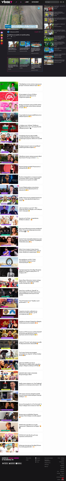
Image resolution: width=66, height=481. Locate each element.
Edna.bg (62, 463)
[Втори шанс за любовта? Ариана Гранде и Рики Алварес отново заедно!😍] (9, 416)
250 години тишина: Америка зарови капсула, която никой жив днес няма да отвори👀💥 (30, 395)
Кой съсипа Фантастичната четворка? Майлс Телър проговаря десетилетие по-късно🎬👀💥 (30, 230)
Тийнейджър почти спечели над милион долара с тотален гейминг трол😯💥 (30, 84)
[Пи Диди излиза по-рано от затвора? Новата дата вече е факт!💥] (9, 148)
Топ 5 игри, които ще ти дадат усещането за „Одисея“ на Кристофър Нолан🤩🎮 (30, 354)
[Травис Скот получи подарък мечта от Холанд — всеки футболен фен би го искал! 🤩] (9, 200)
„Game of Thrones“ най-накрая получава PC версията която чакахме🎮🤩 (30, 342)
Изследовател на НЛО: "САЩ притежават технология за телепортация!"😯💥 (27, 261)
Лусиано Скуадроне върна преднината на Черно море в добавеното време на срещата (59, 43)
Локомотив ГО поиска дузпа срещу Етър (24, 65)
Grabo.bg (62, 467)
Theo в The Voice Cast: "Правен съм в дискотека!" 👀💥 (29, 301)
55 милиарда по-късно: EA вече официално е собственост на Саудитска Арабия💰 (28, 96)
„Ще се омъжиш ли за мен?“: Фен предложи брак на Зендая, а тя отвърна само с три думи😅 (30, 209)
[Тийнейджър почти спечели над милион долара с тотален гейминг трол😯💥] (9, 86)
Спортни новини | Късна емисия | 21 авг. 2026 (25, 49)
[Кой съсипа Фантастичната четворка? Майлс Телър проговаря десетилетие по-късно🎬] (9, 231)
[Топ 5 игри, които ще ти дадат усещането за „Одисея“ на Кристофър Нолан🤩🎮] (9, 354)
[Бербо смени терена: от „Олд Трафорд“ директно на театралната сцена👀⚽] (9, 385)
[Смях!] (1, 35)
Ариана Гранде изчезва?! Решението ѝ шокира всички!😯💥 (30, 167)
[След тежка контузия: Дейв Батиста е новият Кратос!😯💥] (9, 117)
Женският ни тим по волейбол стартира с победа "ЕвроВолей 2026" (35, 50)
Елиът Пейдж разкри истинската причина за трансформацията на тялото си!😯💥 (29, 189)
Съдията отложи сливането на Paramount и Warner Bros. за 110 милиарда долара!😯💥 (28, 312)
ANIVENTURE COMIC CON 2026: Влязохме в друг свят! (28, 373)
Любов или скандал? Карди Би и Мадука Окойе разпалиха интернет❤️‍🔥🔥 (30, 322)
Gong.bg (62, 459)
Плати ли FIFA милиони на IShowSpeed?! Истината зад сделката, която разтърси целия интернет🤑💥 (30, 333)
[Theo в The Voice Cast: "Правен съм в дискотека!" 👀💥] (9, 303)
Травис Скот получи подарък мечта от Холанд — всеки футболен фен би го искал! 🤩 (30, 199)
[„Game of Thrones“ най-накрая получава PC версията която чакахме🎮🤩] (9, 344)
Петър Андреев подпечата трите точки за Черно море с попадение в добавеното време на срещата (60, 37)
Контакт (58, 473)
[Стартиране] (2, 28)
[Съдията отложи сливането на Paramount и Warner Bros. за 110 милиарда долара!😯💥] (9, 313)
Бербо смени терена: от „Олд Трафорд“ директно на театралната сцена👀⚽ (30, 384)
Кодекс (27, 459)
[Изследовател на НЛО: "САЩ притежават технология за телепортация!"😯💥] (9, 262)
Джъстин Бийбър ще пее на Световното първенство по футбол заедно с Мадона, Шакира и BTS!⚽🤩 (30, 364)
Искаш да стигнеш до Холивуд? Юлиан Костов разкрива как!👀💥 (30, 446)
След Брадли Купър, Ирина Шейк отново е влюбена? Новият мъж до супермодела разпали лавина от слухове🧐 (30, 138)
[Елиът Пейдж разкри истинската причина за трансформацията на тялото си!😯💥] (9, 189)
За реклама (62, 471)
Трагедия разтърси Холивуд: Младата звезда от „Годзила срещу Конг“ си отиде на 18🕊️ (30, 271)
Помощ (62, 473)
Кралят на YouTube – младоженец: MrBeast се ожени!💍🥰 (29, 218)
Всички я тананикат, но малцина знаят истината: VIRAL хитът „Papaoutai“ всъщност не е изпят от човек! (30, 178)
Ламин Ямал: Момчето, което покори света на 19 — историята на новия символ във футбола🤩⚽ (30, 281)
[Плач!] (1, 40)
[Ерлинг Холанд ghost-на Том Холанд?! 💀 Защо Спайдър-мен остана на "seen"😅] (9, 406)
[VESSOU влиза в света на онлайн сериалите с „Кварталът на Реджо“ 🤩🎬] (9, 427)
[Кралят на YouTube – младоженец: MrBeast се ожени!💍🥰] (9, 220)
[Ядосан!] (1, 43)
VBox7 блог (62, 475)
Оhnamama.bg (61, 461)
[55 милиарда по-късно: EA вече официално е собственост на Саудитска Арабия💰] (9, 96)
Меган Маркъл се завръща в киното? (12, 49)
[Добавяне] (41, 10)
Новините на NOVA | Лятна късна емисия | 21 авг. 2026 (59, 60)
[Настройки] (41, 7)
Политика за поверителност (47, 460)
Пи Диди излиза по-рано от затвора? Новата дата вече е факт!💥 (29, 146)
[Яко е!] (1, 32)
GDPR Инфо (47, 464)
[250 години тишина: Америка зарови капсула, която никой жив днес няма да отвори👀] (9, 396)
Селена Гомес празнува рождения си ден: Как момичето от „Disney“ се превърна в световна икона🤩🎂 (30, 240)
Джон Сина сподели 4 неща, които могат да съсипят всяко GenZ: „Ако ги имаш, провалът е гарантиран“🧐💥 (30, 250)
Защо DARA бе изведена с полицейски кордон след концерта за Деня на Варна (36, 66)
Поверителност (47, 462)
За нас (58, 471)
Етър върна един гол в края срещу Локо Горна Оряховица (13, 66)
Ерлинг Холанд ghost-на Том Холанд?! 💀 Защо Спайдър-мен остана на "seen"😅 (30, 404)
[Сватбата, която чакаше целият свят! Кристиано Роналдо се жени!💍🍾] (9, 158)
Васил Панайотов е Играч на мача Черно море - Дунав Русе (60, 30)
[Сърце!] (1, 38)
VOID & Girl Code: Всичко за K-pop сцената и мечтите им (28, 435)
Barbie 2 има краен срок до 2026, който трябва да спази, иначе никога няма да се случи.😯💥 (30, 106)
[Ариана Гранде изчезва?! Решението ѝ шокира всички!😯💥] (9, 169)
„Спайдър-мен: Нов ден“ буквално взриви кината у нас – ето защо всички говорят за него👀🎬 (30, 127)
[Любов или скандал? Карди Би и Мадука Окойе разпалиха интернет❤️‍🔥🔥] (9, 323)
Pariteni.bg (62, 469)
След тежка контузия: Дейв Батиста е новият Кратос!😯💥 (30, 115)
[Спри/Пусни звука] (4, 28)
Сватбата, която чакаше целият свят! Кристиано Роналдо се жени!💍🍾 (30, 157)
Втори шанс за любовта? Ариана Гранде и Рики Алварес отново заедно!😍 (30, 416)
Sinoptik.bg (62, 465)
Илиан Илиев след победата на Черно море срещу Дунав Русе (60, 18)
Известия (46, 466)
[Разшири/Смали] (38, 28)
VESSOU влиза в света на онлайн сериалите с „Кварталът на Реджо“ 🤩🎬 (30, 426)
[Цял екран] (41, 28)
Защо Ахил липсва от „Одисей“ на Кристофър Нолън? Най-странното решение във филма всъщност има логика (29, 293)
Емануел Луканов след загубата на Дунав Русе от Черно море (59, 13)
